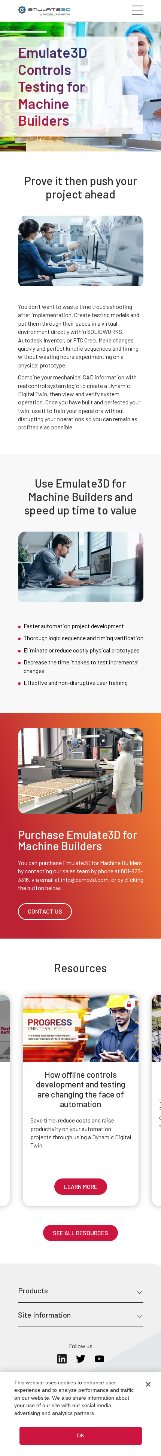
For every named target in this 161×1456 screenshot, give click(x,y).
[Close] (148, 1384)
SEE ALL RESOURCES (80, 1232)
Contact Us (45, 911)
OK (80, 1435)
